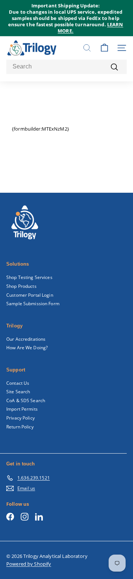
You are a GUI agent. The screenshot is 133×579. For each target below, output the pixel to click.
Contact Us (17, 383)
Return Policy (20, 427)
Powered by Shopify (28, 564)
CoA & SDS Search (25, 400)
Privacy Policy (20, 418)
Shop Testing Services (29, 277)
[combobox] (66, 67)
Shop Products (21, 286)
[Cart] (104, 48)
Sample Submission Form (32, 303)
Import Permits (22, 409)
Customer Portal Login (29, 295)
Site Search (18, 391)
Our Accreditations (25, 339)
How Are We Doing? (27, 347)
